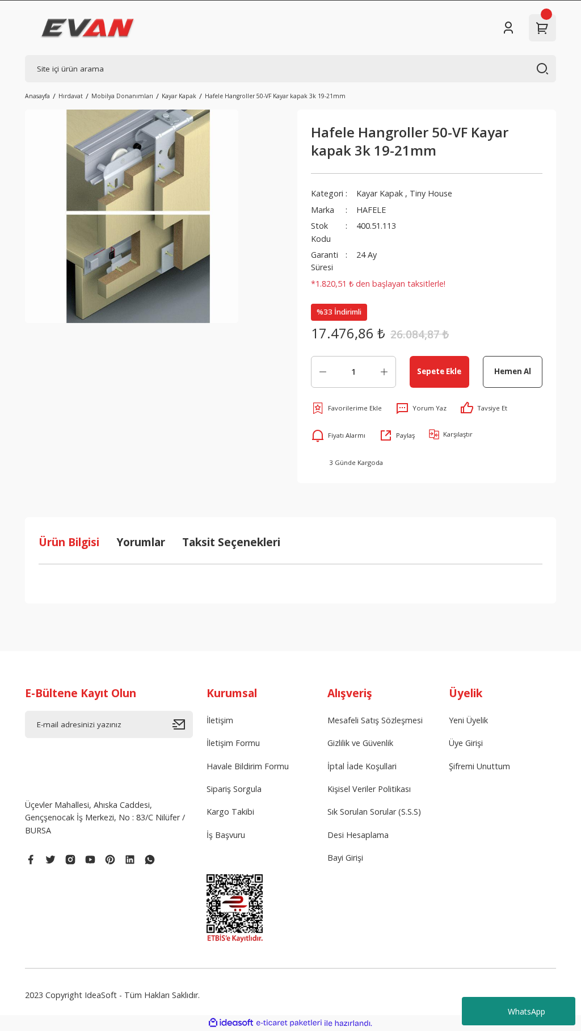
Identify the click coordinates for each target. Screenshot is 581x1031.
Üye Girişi (466, 742)
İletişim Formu (233, 742)
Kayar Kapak (379, 193)
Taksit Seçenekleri (231, 542)
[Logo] (88, 28)
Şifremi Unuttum (479, 766)
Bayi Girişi (345, 857)
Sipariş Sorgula (234, 788)
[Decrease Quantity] (322, 372)
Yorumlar (140, 542)
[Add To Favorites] (346, 408)
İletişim (220, 720)
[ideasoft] (231, 1023)
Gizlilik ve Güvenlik (360, 742)
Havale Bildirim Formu (248, 766)
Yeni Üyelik (468, 720)
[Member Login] (508, 27)
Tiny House (431, 193)
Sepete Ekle (439, 371)
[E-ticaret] (289, 1023)
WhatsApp (526, 1011)
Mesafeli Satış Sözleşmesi (375, 720)
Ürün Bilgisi (69, 542)
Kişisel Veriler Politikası (369, 788)
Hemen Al (512, 371)
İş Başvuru (226, 834)
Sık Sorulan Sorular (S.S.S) (374, 811)
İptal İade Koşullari (362, 766)
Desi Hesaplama (358, 834)
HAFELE (371, 209)
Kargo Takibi (230, 811)
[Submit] (182, 724)
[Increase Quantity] (384, 372)
